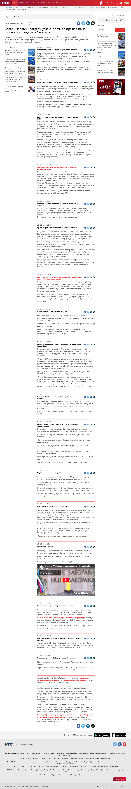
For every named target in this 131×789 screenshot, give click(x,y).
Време (85, 7)
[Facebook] (78, 23)
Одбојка (49, 758)
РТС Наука (45, 766)
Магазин (33, 3)
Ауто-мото (82, 758)
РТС (57, 3)
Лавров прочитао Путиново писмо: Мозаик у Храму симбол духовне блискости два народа (59, 278)
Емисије (51, 3)
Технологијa (43, 762)
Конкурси (74, 775)
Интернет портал (85, 775)
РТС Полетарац (112, 766)
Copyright (17, 786)
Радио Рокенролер (83, 770)
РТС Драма (54, 766)
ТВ (38, 3)
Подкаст (8, 9)
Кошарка (36, 758)
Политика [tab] (10, 47)
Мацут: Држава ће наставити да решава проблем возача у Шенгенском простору (15, 79)
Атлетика (74, 758)
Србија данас (29, 7)
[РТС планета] (101, 3)
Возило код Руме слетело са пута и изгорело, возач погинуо (106, 63)
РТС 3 (30, 766)
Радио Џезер (119, 770)
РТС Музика (101, 766)
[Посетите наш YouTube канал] (124, 744)
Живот (16, 762)
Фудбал (28, 758)
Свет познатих (61, 762)
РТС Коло (83, 766)
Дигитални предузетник (106, 762)
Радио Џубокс (96, 770)
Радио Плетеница (69, 770)
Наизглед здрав (68, 763)
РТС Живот (63, 766)
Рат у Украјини (77, 7)
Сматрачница (106, 7)
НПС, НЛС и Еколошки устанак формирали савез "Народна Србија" (15, 52)
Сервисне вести (94, 7)
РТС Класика (73, 766)
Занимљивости (25, 762)
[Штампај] (93, 23)
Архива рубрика (117, 7)
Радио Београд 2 (32, 770)
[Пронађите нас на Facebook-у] (120, 744)
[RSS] (121, 3)
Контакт (47, 775)
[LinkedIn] (88, 23)
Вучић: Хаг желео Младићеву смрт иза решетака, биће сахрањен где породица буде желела (14, 89)
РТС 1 (18, 766)
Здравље (71, 762)
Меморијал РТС (106, 758)
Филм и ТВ (79, 762)
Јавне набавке (65, 775)
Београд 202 (57, 770)
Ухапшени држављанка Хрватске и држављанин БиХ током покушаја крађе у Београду (106, 46)
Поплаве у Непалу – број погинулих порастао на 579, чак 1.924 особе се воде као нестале (106, 73)
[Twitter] (83, 23)
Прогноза (101, 20)
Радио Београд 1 (19, 770)
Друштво (45, 7)
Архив (65, 771)
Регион (15, 7)
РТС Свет (37, 766)
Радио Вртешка (107, 770)
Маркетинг (54, 775)
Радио (43, 3)
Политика (8, 7)
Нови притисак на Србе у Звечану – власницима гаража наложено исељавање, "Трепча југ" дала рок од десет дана (15, 70)
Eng (112, 3)
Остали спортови (93, 758)
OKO (26, 3)
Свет (21, 7)
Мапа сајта (119, 779)
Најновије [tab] (100, 25)
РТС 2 (24, 766)
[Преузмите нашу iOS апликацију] (119, 735)
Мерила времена (64, 7)
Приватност (9, 786)
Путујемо (51, 762)
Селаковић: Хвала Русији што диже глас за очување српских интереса (56, 168)
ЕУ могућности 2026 (19, 9)
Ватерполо (65, 758)
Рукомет (57, 758)
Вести (15, 3)
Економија (54, 7)
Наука (86, 762)
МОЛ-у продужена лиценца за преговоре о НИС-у (106, 36)
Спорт (21, 3)
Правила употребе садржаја (30, 786)
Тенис (43, 758)
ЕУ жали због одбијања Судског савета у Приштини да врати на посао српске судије (15, 61)
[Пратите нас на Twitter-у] (115, 744)
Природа (93, 762)
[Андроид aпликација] (111, 87)
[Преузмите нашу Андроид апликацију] (102, 735)
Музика (34, 762)
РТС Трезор (92, 766)
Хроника (38, 7)
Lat (107, 3)
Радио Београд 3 (45, 770)
